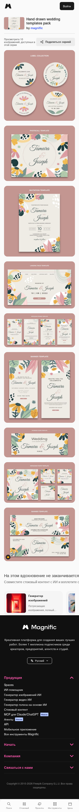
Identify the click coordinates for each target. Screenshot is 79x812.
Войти (67, 6)
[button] (39, 660)
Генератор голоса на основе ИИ (25, 705)
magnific (37, 28)
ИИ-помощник (13, 690)
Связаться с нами (18, 767)
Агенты (13, 719)
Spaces (9, 685)
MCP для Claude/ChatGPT (26, 714)
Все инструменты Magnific (21, 734)
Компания (12, 756)
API (6, 724)
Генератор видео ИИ (18, 699)
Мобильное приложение (20, 729)
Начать (10, 744)
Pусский (39, 660)
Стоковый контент (16, 709)
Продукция (13, 677)
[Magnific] (8, 6)
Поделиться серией (58, 42)
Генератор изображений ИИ (22, 695)
